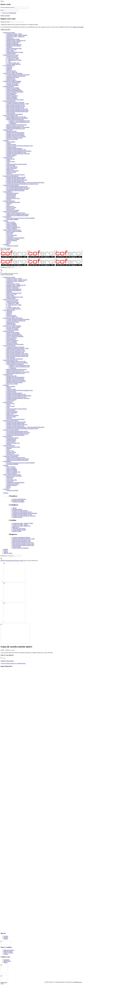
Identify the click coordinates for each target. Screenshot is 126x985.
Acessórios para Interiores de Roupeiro (21, 537)
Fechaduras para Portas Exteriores (20, 510)
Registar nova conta (5, 29)
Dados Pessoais (7, 961)
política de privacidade (78, 27)
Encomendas (6, 959)
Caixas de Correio (19, 560)
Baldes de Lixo (15, 527)
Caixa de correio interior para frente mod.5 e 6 (21, 925)
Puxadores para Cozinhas (18, 500)
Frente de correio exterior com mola (18, 822)
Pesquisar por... (4, 267)
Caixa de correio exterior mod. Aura (18, 797)
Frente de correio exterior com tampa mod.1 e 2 (21, 771)
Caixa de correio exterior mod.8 (16, 899)
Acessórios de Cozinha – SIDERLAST (21, 526)
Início (2, 560)
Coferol (8, 248)
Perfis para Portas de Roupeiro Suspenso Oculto (23, 544)
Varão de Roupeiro (16, 546)
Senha (2, 10)
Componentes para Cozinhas (18, 528)
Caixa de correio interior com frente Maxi (19, 694)
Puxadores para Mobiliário (18, 501)
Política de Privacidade (9, 950)
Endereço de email (5, 22)
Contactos (6, 954)
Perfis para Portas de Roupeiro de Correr (21, 541)
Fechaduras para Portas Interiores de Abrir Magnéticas (24, 513)
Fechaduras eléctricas (17, 509)
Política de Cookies (8, 951)
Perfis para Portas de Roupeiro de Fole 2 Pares (23, 542)
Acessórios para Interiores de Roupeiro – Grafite (23, 538)
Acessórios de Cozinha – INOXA (20, 524)
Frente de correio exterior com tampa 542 (19, 874)
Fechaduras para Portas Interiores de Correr (22, 514)
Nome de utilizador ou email (8, 7)
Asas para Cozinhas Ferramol (19, 499)
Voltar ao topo (4, 982)
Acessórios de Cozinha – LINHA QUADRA (22, 523)
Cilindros (14, 508)
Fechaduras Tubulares (17, 517)
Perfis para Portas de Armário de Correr (21, 540)
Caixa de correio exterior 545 (16, 720)
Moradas (6, 962)
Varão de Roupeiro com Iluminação (20, 548)
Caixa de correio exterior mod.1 (16, 745)
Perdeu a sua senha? (5, 15)
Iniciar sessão (13, 13)
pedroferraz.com (78, 982)
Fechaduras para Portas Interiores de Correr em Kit (24, 515)
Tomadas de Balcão (16, 531)
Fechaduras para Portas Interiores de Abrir (22, 511)
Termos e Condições (8, 952)
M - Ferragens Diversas (9, 560)
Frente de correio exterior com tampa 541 (19, 848)
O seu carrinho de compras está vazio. (9, 273)
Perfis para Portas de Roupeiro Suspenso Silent (23, 545)
